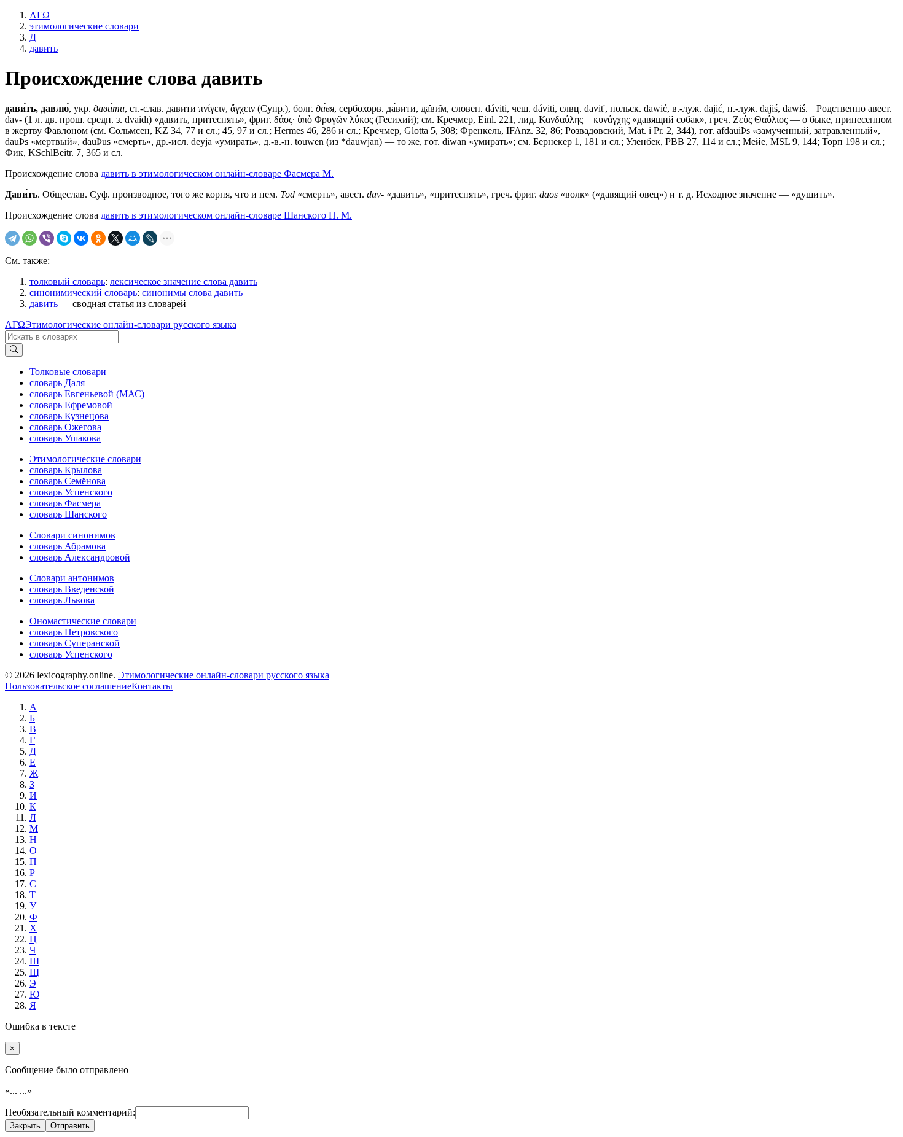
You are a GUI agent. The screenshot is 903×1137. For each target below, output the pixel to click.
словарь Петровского (73, 632)
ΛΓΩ (15, 324)
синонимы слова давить (192, 292)
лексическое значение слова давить (183, 281)
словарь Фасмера (65, 503)
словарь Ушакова (65, 438)
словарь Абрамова (67, 546)
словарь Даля (57, 383)
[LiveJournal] (150, 238)
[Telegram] (12, 238)
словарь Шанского (68, 514)
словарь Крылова (65, 470)
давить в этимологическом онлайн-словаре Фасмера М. (217, 173)
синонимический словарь (83, 292)
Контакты (152, 686)
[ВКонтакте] (81, 238)
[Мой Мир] (132, 238)
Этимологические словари (85, 459)
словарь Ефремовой (70, 405)
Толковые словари (67, 372)
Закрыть (25, 1125)
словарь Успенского (70, 492)
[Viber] (46, 238)
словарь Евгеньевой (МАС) (86, 394)
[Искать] (14, 350)
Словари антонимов (71, 578)
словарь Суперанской (74, 643)
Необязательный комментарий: (70, 1112)
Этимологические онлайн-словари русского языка (131, 324)
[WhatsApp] (29, 238)
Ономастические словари (82, 621)
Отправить (70, 1125)
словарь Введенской (71, 589)
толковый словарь (67, 281)
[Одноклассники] (98, 238)
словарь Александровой (79, 557)
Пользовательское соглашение (68, 686)
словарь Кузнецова (69, 416)
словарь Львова (62, 600)
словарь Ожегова (65, 427)
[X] (115, 238)
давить (43, 303)
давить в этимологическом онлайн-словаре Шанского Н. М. (226, 215)
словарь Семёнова (67, 481)
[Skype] (64, 238)
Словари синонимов (72, 535)
